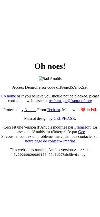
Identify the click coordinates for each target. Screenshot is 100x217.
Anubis (30, 109)
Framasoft (82, 127)
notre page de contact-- (44, 141)
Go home (8, 96)
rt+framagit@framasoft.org (70, 100)
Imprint (69, 141)
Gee (81, 132)
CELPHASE (64, 118)
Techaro (53, 109)
